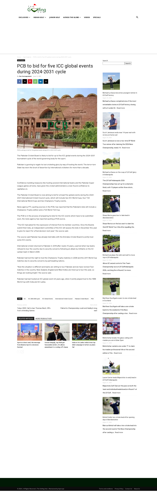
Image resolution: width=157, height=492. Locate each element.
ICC (25, 299)
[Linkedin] (40, 81)
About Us (137, 489)
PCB (92, 299)
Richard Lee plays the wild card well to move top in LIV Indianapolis (119, 256)
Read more (121, 108)
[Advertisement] (98, 8)
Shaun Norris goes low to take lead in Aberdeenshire (116, 216)
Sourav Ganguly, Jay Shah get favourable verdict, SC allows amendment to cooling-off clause (56, 345)
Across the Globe (71, 17)
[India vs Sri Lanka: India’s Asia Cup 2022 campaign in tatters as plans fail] (84, 332)
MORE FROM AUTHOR (44, 319)
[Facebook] (19, 81)
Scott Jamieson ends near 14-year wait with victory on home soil (119, 134)
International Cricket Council (63, 299)
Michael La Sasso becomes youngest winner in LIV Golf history (120, 94)
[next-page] (22, 351)
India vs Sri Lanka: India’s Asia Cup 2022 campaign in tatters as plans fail (83, 345)
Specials (97, 17)
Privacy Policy (119, 489)
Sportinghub (27, 57)
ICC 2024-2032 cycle (34, 299)
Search (105, 60)
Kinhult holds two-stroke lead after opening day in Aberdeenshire (118, 418)
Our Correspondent (25, 76)
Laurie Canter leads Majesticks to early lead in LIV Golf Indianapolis (119, 379)
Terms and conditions (106, 489)
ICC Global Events (47, 299)
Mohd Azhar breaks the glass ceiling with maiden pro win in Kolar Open (118, 339)
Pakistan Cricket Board (81, 299)
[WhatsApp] (35, 81)
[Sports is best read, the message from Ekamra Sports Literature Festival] (29, 332)
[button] (137, 17)
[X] (24, 81)
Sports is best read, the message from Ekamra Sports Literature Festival (28, 345)
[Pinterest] (30, 81)
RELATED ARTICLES (26, 319)
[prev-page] (18, 351)
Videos (87, 17)
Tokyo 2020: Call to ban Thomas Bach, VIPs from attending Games (33, 309)
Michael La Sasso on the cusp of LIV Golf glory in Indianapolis (119, 173)
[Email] (46, 81)
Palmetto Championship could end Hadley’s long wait (79, 309)
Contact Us (128, 489)
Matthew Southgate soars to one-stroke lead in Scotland (119, 299)
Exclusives (23, 17)
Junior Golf (54, 17)
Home (19, 57)
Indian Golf (38, 17)
